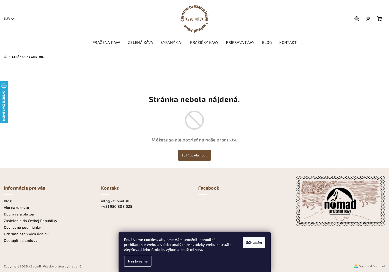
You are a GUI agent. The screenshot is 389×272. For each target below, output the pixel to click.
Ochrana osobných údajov (26, 234)
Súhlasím (254, 242)
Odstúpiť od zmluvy (21, 240)
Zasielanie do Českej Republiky (30, 220)
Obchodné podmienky (22, 227)
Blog (8, 201)
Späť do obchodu (194, 155)
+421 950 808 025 (116, 206)
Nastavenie (138, 261)
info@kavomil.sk (115, 201)
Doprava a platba (19, 214)
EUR (7, 18)
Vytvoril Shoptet (372, 266)
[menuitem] (106, 42)
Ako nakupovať (17, 207)
